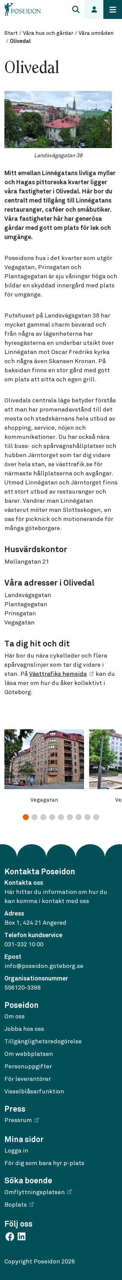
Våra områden (96, 33)
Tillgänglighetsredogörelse (43, 1042)
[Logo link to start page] (22, 9)
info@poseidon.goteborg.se (43, 966)
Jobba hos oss (24, 1029)
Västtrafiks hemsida (58, 674)
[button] (26, 817)
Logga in (16, 1151)
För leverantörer (27, 1079)
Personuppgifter (28, 1067)
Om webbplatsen (28, 1054)
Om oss (14, 1017)
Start (11, 33)
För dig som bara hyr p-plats (44, 1163)
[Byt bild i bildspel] (61, 819)
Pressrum (18, 1120)
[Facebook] (10, 1236)
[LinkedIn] (21, 1236)
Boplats (15, 1205)
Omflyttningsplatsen (34, 1192)
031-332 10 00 (23, 945)
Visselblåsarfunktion (34, 1092)
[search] (75, 9)
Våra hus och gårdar (48, 33)
